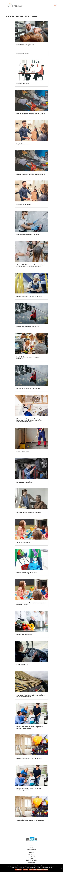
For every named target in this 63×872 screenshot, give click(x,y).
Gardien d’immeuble (22, 452)
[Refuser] (61, 868)
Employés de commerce (23, 204)
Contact (31, 847)
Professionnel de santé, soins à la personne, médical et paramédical (29, 727)
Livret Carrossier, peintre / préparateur (28, 234)
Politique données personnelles (39, 869)
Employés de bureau (22, 53)
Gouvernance (31, 862)
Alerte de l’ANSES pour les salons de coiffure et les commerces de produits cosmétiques (30, 265)
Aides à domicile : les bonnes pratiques (28, 512)
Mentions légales (31, 849)
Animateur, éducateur (23, 542)
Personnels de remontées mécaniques (28, 388)
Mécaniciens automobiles (24, 482)
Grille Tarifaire (31, 855)
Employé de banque (22, 83)
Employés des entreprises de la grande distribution (28, 357)
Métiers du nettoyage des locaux (26, 573)
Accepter (18, 869)
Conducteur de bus (22, 665)
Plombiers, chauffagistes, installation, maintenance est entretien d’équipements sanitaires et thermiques (29, 420)
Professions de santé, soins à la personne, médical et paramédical (29, 789)
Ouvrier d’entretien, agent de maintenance (29, 296)
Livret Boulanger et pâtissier (25, 45)
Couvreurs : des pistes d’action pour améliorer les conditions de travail (30, 695)
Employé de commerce (23, 144)
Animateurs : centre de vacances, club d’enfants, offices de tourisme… (31, 603)
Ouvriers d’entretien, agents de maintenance (30, 820)
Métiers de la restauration (24, 634)
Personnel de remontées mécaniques (27, 327)
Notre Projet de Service (31, 860)
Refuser (25, 869)
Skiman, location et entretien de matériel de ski (30, 114)
